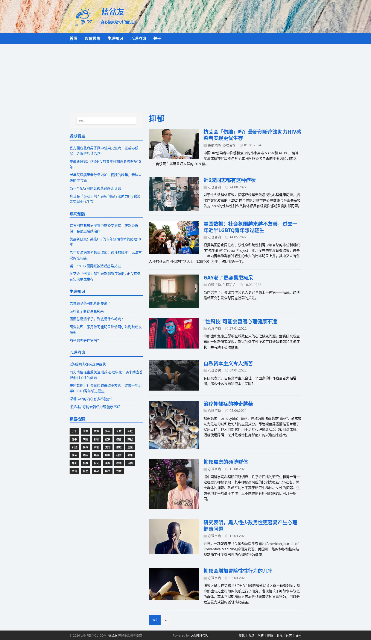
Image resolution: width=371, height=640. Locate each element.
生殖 (130, 447)
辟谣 (96, 471)
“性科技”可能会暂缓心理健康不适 (240, 321)
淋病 (96, 447)
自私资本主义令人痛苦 (228, 363)
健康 (270, 635)
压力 (85, 431)
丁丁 (74, 431)
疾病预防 (214, 145)
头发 (119, 431)
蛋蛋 (107, 463)
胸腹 (85, 463)
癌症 (96, 455)
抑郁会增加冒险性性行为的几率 (238, 570)
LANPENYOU (199, 635)
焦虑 (107, 447)
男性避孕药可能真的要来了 (90, 303)
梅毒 (85, 447)
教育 (119, 439)
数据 (130, 439)
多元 (107, 431)
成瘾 (85, 439)
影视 (280, 635)
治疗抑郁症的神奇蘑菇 (228, 403)
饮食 (119, 471)
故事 (107, 439)
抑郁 (96, 439)
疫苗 (74, 455)
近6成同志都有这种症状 (230, 180)
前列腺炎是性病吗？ (85, 340)
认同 (130, 463)
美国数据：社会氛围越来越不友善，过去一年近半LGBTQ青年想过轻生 (250, 227)
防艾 (107, 471)
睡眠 (107, 455)
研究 (119, 455)
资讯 (74, 471)
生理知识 (229, 284)
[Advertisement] (185, 76)
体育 (289, 635)
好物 (298, 635)
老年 (130, 455)
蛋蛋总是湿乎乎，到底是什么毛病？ (97, 319)
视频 (119, 463)
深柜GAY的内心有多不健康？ (92, 399)
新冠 (74, 447)
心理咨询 (229, 145)
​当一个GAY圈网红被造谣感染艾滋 (95, 188)
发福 (96, 431)
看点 (251, 635)
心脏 (130, 431)
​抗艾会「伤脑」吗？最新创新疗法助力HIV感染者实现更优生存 (252, 135)
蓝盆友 (112, 635)
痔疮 (85, 455)
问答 (261, 635)
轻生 (85, 471)
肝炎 (74, 463)
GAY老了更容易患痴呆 (228, 277)
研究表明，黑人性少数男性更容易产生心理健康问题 (250, 525)
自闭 (96, 463)
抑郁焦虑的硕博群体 (226, 461)
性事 (74, 439)
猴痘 (119, 447)
